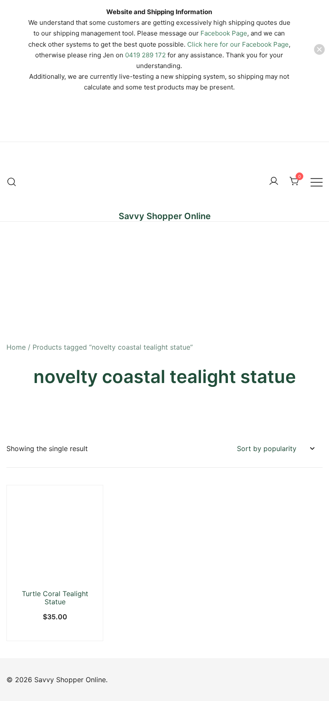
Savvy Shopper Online (165, 216)
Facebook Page (223, 33)
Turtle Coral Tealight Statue (55, 597)
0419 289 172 (145, 55)
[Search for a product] (11, 181)
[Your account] (274, 181)
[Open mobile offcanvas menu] (317, 181)
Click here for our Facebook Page (238, 44)
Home (16, 347)
